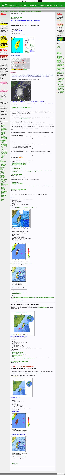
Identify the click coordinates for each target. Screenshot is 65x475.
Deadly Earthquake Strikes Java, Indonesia (17, 354)
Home (1, 7)
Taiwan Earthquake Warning (16, 174)
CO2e (58, 7)
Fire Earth (5, 4)
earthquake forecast (21, 297)
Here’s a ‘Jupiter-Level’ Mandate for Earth (59, 54)
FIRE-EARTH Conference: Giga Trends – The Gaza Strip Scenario (60, 67)
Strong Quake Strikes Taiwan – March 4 (19, 364)
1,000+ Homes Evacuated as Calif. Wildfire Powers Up (21, 107)
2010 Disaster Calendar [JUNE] (3, 133)
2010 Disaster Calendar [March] (3, 134)
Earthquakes (61, 92)
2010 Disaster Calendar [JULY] (3, 132)
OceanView (2, 196)
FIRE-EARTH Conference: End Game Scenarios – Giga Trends (60, 68)
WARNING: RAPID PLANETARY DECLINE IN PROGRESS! (19, 163)
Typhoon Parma (30, 358)
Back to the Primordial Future (16, 167)
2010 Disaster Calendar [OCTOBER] (4, 138)
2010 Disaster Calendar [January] (3, 131)
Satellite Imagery (2, 176)
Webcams (20, 11)
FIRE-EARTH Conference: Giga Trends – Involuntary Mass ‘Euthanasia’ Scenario (60, 65)
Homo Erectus (3, 192)
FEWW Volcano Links (4, 179)
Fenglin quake (38, 297)
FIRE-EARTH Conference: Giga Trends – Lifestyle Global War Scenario (60, 57)
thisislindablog (60, 89)
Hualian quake (42, 297)
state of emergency (19, 171)
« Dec (1, 99)
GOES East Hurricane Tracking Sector (4, 182)
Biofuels (2, 187)
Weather (11, 11)
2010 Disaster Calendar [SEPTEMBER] (4, 139)
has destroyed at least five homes (24, 118)
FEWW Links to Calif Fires (4, 184)
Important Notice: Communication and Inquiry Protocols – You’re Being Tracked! (60, 61)
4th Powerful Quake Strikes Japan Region (17, 183)
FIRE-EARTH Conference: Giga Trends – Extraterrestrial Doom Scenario (60, 59)
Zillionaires (39, 11)
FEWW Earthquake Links (15, 463)
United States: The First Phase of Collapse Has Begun (19, 164)
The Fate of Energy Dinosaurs (16, 168)
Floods (1, 168)
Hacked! (1, 171)
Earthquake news (31, 297)
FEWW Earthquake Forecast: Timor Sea (17, 355)
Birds (55, 7)
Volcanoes (2, 11)
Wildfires (23, 11)
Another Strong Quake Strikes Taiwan (18, 189)
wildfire (35, 171)
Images (2, 157)
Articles (47, 7)
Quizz (2, 197)
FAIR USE (1, 166)
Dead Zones (1, 162)
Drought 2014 (2, 163)
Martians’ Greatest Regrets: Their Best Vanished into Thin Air (60, 71)
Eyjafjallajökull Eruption (4, 191)
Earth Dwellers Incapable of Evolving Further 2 (60, 53)
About (41, 7)
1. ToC (4, 7)
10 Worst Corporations (4, 185)
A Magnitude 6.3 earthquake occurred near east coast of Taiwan (20, 292)
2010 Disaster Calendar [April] (3, 126)
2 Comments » (22, 186)
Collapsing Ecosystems (3, 161)
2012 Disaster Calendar (35, 7)
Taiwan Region (18, 186)
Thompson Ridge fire (28, 171)
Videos (2, 198)
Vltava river (32, 171)
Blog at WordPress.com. (33, 473)
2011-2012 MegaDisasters (28, 7)
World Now (2, 199)
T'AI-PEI (45, 297)
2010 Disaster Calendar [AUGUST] (3, 128)
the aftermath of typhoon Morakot (43, 307)
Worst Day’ (25, 160)
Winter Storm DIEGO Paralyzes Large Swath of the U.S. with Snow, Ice (60, 72)
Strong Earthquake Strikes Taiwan (17, 301)
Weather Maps (16, 11)
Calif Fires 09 (3, 188)
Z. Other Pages (28, 11)
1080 (2, 186)
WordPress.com (59, 48)
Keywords (2, 193)
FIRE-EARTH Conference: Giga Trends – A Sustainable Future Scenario (60, 63)
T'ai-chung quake (16, 358)
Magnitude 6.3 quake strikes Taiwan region (17, 352)
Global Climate (2, 169)
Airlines (44, 7)
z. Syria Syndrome (34, 11)
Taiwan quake (23, 171)
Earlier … (2, 190)
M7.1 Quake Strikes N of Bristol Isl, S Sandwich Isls (60, 69)
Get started (40, 1)
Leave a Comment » (19, 104)
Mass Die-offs (2, 173)
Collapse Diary (62, 7)
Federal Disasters (2, 167)
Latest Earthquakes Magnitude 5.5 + (16, 353)
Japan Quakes (2, 172)
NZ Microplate (3, 165)
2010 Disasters (14, 7)
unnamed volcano (52, 297)
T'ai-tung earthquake (21, 358)
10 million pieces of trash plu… (60, 84)
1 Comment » (12, 298)
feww (58, 88)
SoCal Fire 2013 (15, 171)
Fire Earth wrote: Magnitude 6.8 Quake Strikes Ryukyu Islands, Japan (26, 207)
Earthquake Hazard (26, 297)
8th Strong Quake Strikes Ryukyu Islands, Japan (18, 184)
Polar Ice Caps (2, 175)
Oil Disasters (2, 174)
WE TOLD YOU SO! (7, 11)
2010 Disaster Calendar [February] (3, 130)
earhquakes (14, 297)
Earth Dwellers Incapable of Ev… (60, 81)
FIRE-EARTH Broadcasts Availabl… (60, 79)
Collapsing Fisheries (4, 189)
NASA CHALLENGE (3, 195)
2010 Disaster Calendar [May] (3, 136)
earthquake (17, 297)
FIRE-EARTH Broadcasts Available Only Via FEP (60, 52)
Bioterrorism (52, 7)
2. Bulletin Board (8, 7)
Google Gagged (2, 170)
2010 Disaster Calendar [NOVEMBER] (4, 137)
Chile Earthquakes (3, 164)
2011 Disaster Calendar (20, 7)
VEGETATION (2, 177)
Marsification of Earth (4, 194)
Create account (58, 46)
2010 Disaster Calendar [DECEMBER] (4, 129)
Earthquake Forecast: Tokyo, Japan (16, 293)
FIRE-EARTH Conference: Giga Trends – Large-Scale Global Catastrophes (60, 56)
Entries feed (58, 47)
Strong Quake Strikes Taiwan (16, 17)
